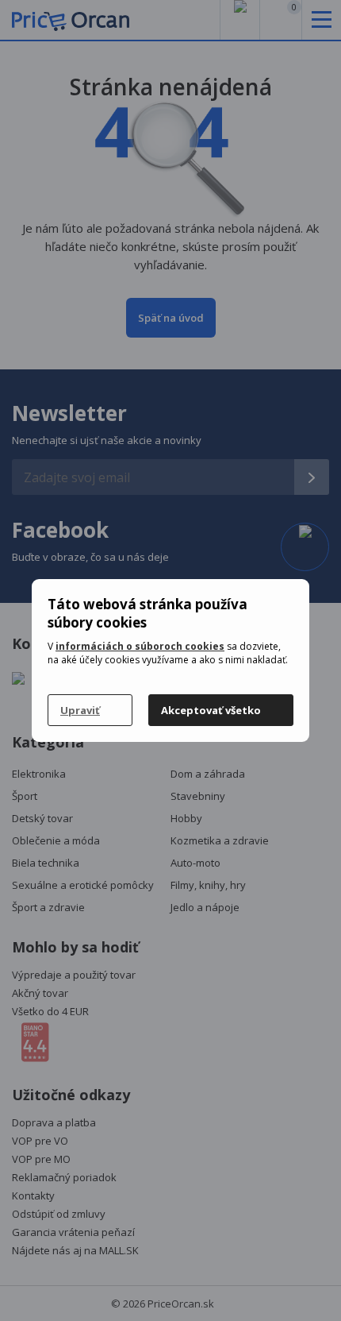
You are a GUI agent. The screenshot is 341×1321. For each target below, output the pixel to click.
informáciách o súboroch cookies (140, 646)
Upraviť (80, 710)
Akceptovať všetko (211, 710)
